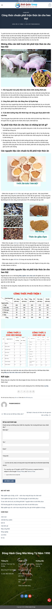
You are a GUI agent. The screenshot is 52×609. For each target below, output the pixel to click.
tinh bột (15, 193)
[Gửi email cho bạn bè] (27, 391)
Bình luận (5, 430)
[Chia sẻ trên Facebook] (21, 391)
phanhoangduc (35, 24)
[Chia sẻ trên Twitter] (24, 391)
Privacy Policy (21, 471)
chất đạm (16, 243)
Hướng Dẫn (39, 564)
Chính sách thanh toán (24, 570)
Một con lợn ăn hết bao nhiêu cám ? (13, 414)
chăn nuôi (26, 12)
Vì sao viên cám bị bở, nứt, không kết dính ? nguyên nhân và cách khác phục (22, 501)
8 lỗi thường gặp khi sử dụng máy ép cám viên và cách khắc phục (19, 504)
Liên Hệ (38, 566)
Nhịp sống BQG (5, 529)
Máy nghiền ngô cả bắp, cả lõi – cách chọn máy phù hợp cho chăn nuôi (21, 495)
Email (4, 449)
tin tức (3, 538)
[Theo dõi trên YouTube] (30, 596)
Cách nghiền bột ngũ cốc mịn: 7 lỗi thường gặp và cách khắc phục (19, 498)
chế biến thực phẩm (6, 520)
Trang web (5, 455)
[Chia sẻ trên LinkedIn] (33, 391)
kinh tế (3, 523)
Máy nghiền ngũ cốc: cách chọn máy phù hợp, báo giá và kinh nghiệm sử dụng (23, 507)
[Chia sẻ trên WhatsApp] (18, 391)
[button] (2, 5)
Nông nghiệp (4, 532)
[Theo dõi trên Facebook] (22, 596)
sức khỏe (3, 535)
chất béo (15, 259)
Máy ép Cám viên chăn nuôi (12, 372)
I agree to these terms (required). (13, 474)
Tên (4, 442)
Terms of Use (31, 471)
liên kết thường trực (28, 397)
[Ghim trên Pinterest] (30, 391)
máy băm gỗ (4, 526)
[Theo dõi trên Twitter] (26, 596)
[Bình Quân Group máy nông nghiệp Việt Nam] (26, 5)
